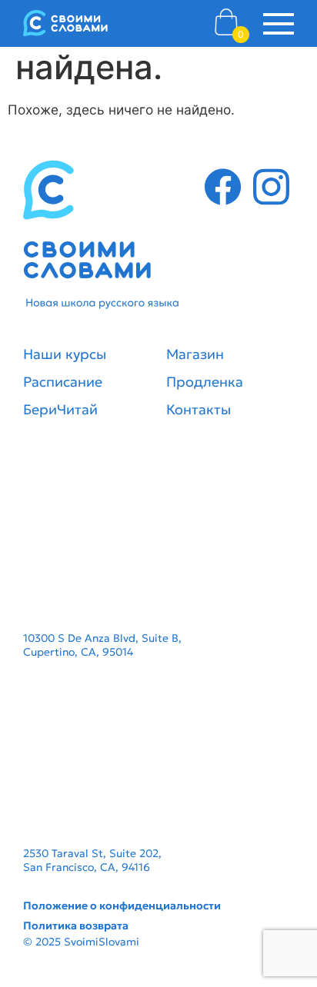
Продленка (204, 381)
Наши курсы (64, 354)
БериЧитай (60, 409)
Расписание (62, 381)
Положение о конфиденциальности (122, 905)
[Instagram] (271, 189)
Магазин (195, 354)
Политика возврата (75, 925)
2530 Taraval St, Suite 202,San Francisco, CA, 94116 (92, 860)
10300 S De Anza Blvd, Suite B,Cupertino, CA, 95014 (102, 645)
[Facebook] (223, 189)
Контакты (198, 409)
